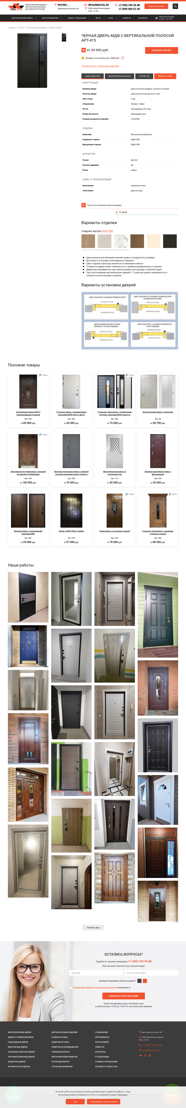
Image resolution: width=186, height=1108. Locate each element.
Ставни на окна (60, 1037)
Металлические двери (22, 18)
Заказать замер (165, 76)
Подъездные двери (18, 1042)
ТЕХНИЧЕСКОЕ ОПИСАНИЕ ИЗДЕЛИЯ (100, 66)
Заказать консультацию (123, 996)
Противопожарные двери (21, 1057)
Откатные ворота (60, 1062)
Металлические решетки (64, 1057)
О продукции (102, 1057)
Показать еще (93, 928)
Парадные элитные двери (21, 1052)
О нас (110, 18)
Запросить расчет (156, 6)
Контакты (143, 18)
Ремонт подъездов (77, 18)
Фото (98, 18)
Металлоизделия (50, 18)
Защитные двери (17, 1062)
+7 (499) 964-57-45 (129, 8)
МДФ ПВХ (107, 231)
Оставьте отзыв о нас (106, 1066)
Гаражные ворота (61, 1052)
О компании (101, 1032)
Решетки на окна (60, 1042)
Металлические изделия (64, 1032)
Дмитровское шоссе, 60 (68, 8)
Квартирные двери (18, 1047)
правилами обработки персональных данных (95, 987)
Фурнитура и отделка (19, 1066)
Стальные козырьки (62, 1066)
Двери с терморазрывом (20, 1037)
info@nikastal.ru (98, 5)
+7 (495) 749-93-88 (129, 5)
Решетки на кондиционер (65, 1047)
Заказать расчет (162, 50)
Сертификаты (102, 1037)
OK (75, 1101)
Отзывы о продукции (106, 1062)
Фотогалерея (102, 1042)
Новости (127, 18)
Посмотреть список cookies (103, 1101)
